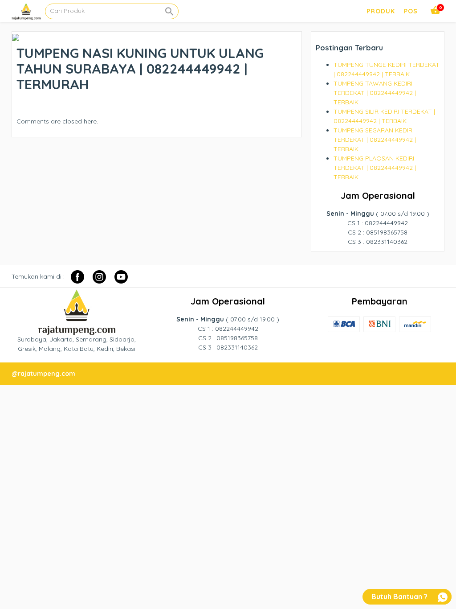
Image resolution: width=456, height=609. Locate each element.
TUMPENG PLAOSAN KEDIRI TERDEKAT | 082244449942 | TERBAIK (375, 167)
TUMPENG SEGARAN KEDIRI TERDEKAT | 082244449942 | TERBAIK (375, 139)
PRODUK (380, 11)
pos (411, 11)
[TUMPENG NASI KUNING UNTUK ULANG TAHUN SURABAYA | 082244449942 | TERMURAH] (15, 36)
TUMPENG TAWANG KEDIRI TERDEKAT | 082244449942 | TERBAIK (375, 92)
